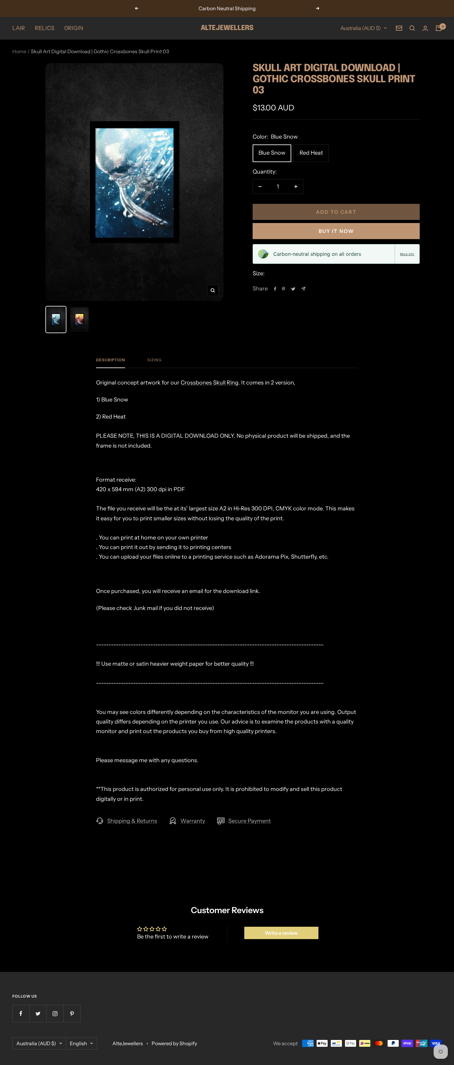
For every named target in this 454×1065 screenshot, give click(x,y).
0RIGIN (73, 28)
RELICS (44, 28)
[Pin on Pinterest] (283, 289)
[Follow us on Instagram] (54, 1013)
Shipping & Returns (132, 821)
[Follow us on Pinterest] (71, 1013)
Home (19, 51)
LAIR (18, 28)
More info (407, 254)
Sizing (154, 360)
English (78, 1043)
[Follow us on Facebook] (20, 1013)
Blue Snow (272, 152)
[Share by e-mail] (303, 289)
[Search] (412, 28)
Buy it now (336, 231)
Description (110, 360)
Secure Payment (249, 821)
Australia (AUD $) (360, 28)
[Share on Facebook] (275, 289)
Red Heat (311, 152)
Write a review (281, 933)
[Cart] (438, 28)
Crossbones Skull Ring (209, 382)
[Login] (425, 28)
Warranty (192, 821)
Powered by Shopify (174, 1043)
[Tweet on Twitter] (293, 289)
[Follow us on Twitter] (37, 1013)
